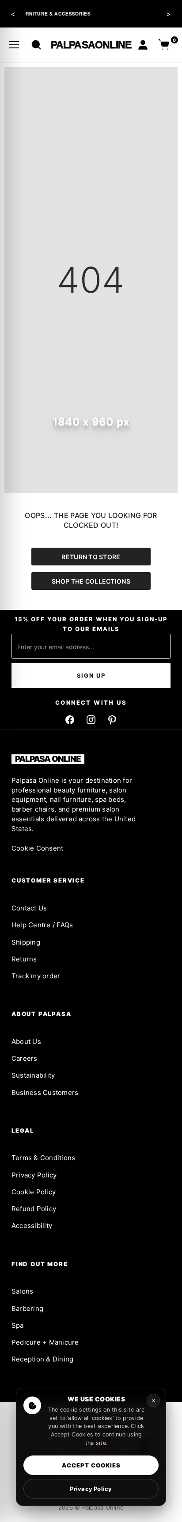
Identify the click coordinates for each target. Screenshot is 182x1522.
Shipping (25, 942)
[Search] (36, 45)
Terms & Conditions (43, 1157)
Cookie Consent (37, 848)
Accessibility (31, 1225)
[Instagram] (91, 719)
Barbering (27, 1308)
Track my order (35, 976)
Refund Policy (33, 1208)
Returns (24, 959)
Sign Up (91, 675)
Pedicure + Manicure (45, 1342)
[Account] (143, 45)
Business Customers (44, 1092)
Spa (17, 1325)
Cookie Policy (33, 1192)
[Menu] (14, 45)
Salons (22, 1291)
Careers (24, 1058)
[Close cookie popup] (153, 1400)
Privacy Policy (34, 1175)
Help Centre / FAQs (42, 925)
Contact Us (29, 908)
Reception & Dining (42, 1359)
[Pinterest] (112, 719)
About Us (26, 1041)
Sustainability (33, 1075)
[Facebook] (69, 719)
